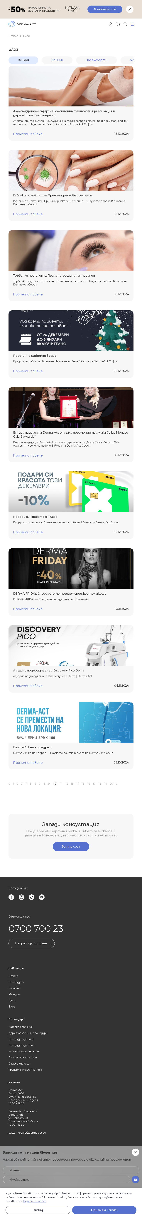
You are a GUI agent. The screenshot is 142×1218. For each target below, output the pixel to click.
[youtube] (42, 897)
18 (99, 783)
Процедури (16, 982)
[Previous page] (9, 784)
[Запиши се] (135, 1179)
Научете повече (34, 1201)
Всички (23, 60)
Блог (12, 1006)
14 (77, 783)
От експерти (96, 60)
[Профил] (111, 24)
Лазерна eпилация (21, 1027)
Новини (57, 60)
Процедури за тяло (22, 1045)
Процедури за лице (21, 1039)
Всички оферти (105, 9)
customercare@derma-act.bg (27, 1132)
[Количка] (118, 24)
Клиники (14, 988)
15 (83, 783)
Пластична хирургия (23, 1057)
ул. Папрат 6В (18, 1118)
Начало (13, 36)
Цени (12, 1000)
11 (61, 783)
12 (66, 783)
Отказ (38, 1210)
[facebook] (11, 897)
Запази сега (71, 846)
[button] (131, 24)
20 (111, 783)
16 (88, 783)
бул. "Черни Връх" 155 (22, 1096)
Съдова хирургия (20, 1063)
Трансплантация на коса (25, 1069)
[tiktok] (31, 897)
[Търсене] (125, 24)
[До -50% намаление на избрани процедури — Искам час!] (71, 9)
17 (94, 783)
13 (72, 783)
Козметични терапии (24, 1051)
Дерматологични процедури (28, 1033)
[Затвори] (129, 9)
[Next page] (116, 784)
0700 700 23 (36, 928)
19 (105, 783)
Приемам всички (104, 1210)
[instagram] (21, 897)
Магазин (14, 994)
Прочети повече (28, 134)
